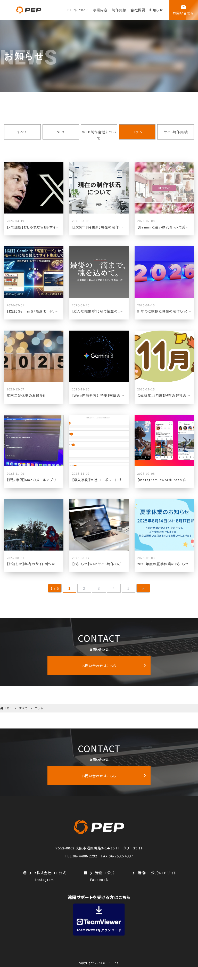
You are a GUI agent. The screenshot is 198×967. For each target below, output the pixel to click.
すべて (22, 131)
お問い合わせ (183, 9)
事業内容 (100, 9)
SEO (61, 131)
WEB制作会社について (99, 135)
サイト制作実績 (176, 131)
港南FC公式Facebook (101, 876)
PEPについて (78, 9)
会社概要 (137, 9)
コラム (137, 131)
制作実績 (119, 9)
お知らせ (156, 9)
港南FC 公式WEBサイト (153, 873)
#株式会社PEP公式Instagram (46, 876)
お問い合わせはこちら (99, 665)
